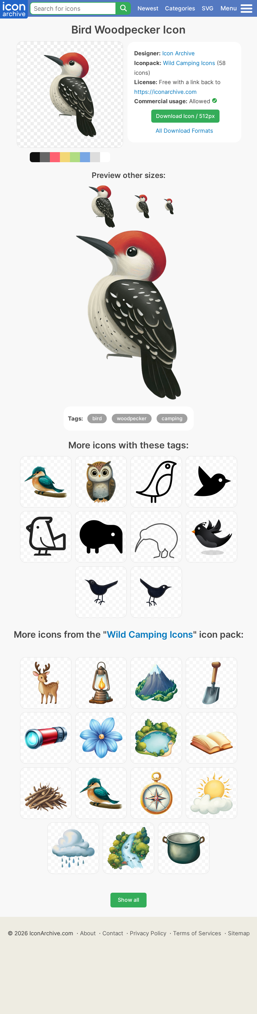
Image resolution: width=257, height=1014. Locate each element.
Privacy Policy (148, 933)
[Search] (123, 8)
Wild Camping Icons (189, 63)
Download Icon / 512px (185, 116)
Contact (112, 933)
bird (97, 418)
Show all (128, 899)
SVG (207, 8)
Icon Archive (178, 53)
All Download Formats (184, 130)
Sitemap (239, 933)
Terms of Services (197, 933)
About (88, 933)
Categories (180, 8)
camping (172, 418)
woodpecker (132, 418)
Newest (148, 8)
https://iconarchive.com (165, 91)
